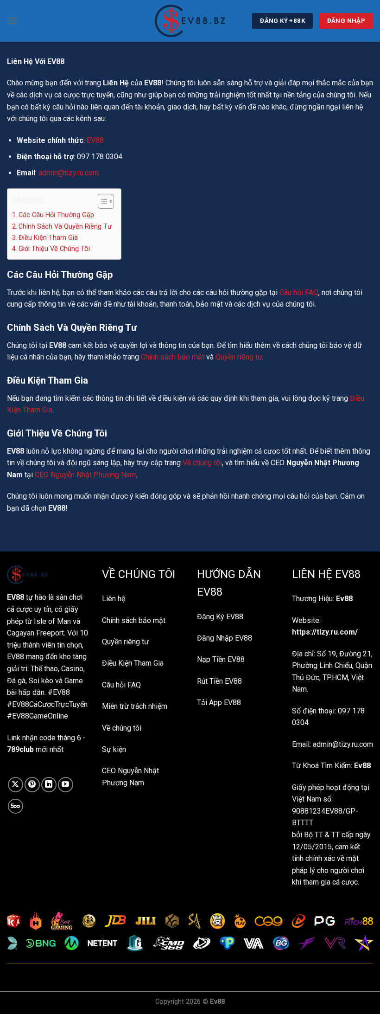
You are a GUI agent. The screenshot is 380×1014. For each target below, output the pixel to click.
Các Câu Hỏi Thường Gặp (56, 215)
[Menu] (12, 20)
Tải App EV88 (219, 702)
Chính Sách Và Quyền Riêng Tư (65, 227)
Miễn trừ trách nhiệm (134, 706)
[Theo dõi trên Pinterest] (32, 784)
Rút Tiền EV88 (219, 681)
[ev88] (190, 21)
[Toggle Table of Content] (101, 201)
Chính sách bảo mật (172, 357)
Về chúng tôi (202, 462)
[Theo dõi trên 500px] (15, 806)
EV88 (95, 140)
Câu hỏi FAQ (298, 292)
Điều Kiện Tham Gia (48, 238)
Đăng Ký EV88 (220, 616)
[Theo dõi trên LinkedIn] (49, 784)
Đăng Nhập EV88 (224, 638)
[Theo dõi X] (15, 784)
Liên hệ (113, 598)
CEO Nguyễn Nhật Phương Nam (85, 474)
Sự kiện (114, 749)
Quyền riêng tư (238, 357)
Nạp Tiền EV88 (221, 659)
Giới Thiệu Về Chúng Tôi (54, 249)
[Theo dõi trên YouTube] (65, 784)
